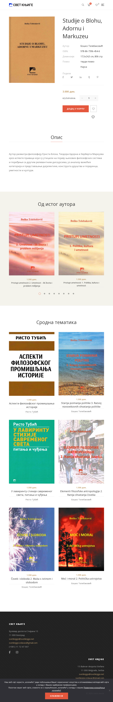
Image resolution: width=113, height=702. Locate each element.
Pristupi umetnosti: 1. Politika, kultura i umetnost (81, 284)
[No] (109, 690)
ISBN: (65, 51)
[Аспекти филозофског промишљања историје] (31, 364)
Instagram (17, 652)
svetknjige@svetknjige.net (21, 639)
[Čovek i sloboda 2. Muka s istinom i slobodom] (31, 539)
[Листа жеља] (96, 5)
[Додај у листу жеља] (93, 108)
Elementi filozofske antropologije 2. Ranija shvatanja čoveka (81, 493)
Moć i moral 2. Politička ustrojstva (81, 578)
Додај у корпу (75, 108)
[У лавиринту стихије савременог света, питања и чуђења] (31, 452)
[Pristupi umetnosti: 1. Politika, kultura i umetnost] (81, 243)
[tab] (56, 137)
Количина (69, 98)
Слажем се (56, 696)
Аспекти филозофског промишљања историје (31, 405)
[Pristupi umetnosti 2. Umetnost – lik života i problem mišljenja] (31, 243)
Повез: (66, 61)
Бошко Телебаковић (91, 45)
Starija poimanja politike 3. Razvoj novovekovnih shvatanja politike (81, 404)
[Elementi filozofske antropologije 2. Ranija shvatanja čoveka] (81, 452)
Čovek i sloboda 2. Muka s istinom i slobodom (32, 580)
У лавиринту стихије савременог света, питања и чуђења (31, 493)
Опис (56, 137)
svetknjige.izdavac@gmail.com (23, 642)
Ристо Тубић (31, 411)
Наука (83, 66)
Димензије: (69, 56)
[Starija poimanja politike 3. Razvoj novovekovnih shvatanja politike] (81, 363)
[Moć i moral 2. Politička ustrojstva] (81, 539)
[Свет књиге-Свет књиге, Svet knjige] (21, 5)
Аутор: (66, 45)
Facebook (9, 652)
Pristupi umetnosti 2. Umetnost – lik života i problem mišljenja (31, 284)
